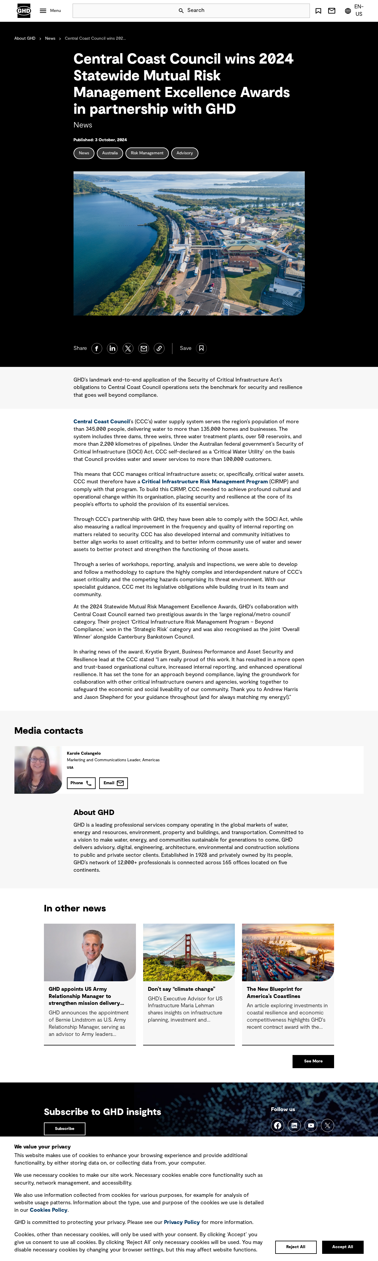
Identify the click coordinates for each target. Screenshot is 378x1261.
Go (303, 11)
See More (313, 1061)
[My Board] (318, 11)
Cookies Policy (49, 1210)
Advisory (185, 153)
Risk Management (147, 153)
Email (109, 783)
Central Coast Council (102, 422)
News (50, 38)
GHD (24, 11)
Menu (55, 11)
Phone (77, 783)
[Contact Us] (332, 11)
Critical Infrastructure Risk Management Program (205, 482)
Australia (110, 153)
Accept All (342, 1247)
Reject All (295, 1247)
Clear (288, 11)
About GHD (25, 38)
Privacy (182, 1222)
